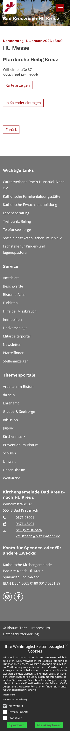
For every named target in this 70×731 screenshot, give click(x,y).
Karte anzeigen (18, 85)
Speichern (16, 725)
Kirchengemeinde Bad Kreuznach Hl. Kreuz (34, 495)
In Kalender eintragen (23, 102)
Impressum (9, 694)
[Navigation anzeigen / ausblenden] (60, 8)
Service (10, 266)
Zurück (11, 129)
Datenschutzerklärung (21, 689)
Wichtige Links (18, 170)
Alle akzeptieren (49, 725)
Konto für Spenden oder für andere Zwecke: (32, 550)
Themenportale (19, 375)
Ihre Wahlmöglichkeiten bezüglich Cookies (35, 649)
